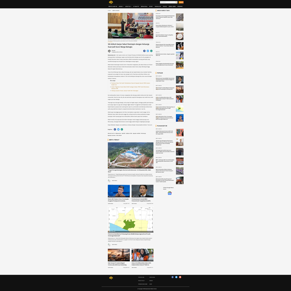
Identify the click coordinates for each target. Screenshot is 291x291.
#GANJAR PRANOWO (112, 135)
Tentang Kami (141, 277)
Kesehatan (158, 13)
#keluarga (143, 133)
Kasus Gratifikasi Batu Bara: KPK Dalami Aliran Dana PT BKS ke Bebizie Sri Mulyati (141, 265)
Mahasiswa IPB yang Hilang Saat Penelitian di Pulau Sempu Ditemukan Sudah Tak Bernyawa (165, 180)
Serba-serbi (172, 6)
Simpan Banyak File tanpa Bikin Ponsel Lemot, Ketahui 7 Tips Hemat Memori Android (165, 46)
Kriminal (180, 6)
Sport (151, 6)
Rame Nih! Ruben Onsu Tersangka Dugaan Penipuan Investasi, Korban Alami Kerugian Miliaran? (118, 201)
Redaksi (151, 280)
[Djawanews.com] (110, 2)
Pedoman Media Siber (142, 284)
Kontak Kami (152, 277)
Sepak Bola (144, 6)
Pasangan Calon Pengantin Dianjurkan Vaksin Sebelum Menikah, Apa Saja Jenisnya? (165, 17)
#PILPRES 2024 (129, 133)
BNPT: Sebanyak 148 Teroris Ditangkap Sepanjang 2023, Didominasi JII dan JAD (165, 161)
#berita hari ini (111, 133)
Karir (151, 284)
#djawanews (118, 133)
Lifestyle (127, 6)
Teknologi (158, 6)
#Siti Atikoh (119, 135)
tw (176, 278)
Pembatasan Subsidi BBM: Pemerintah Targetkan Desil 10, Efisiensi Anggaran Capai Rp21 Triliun (141, 201)
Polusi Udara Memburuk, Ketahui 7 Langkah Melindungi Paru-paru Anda (165, 26)
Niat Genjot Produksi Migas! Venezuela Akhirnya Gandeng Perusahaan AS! (117, 265)
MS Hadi (113, 50)
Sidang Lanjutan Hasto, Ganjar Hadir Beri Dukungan (124, 90)
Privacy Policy (141, 280)
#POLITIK (123, 133)
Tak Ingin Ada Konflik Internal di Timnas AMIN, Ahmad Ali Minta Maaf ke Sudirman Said (165, 152)
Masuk (181, 2)
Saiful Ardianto (114, 180)
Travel (165, 6)
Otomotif (136, 6)
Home (109, 10)
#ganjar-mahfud (136, 133)
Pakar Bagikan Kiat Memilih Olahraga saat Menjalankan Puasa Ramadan (165, 64)
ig (180, 278)
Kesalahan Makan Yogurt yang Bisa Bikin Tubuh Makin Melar (164, 35)
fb (172, 278)
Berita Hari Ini (113, 6)
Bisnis (120, 6)
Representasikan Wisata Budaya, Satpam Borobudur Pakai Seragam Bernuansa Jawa (164, 171)
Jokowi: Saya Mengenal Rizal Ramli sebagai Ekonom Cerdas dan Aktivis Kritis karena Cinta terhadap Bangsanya (164, 142)
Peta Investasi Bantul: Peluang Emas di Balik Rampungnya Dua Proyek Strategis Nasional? (165, 108)
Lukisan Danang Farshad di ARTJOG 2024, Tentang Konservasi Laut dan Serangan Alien (164, 133)
